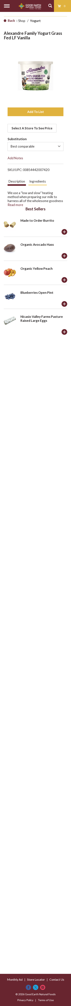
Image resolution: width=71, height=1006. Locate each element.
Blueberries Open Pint (36, 293)
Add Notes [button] (15, 158)
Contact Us (56, 979)
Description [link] (17, 181)
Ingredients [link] (37, 181)
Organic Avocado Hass (37, 244)
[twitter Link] (35, 987)
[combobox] (35, 146)
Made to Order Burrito (37, 220)
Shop (21, 21)
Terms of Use (46, 1000)
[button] (35, 111)
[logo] (29, 6)
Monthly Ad (15, 979)
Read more (15, 205)
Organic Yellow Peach (36, 269)
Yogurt (35, 21)
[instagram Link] (42, 987)
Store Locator (36, 979)
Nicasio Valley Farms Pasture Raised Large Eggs (41, 319)
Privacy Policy (25, 1000)
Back (11, 21)
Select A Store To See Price (32, 128)
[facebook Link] (28, 987)
